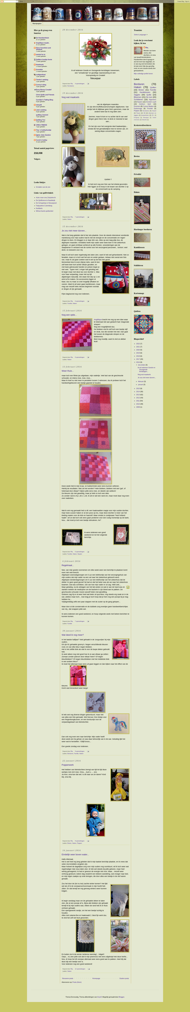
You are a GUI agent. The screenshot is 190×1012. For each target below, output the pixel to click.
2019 (138, 353)
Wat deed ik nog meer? (73, 635)
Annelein (39, 69)
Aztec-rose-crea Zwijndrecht (46, 197)
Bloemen (138, 97)
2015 (138, 388)
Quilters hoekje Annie (44, 59)
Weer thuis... (68, 371)
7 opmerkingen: (80, 217)
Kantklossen (145, 92)
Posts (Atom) (76, 982)
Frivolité (150, 108)
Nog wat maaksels (70, 97)
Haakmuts (40, 64)
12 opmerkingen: (80, 969)
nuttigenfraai (41, 74)
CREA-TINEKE (41, 125)
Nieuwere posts (67, 978)
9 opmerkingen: (80, 357)
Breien (69, 843)
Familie (69, 303)
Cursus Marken (148, 106)
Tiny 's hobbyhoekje (43, 130)
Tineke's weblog (42, 80)
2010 (138, 404)
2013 (138, 394)
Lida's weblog (41, 110)
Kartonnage (138, 108)
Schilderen (138, 99)
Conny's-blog (41, 85)
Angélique (98, 320)
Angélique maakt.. (42, 43)
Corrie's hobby (41, 140)
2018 (138, 356)
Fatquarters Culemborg (44, 206)
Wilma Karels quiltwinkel (44, 211)
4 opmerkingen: (80, 83)
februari (141, 381)
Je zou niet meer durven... (74, 230)
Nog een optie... (69, 315)
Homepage (96, 978)
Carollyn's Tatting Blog (44, 100)
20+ (153, 115)
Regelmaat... (68, 565)
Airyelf (99, 997)
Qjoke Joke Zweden (43, 135)
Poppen (79, 843)
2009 (138, 407)
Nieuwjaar (146, 117)
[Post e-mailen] (87, 83)
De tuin (149, 97)
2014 (138, 391)
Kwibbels (39, 208)
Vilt (144, 113)
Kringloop (136, 117)
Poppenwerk (68, 765)
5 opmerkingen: (80, 551)
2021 (138, 347)
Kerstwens (70, 86)
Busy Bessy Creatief (43, 90)
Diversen (137, 106)
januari (140, 384)
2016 (138, 362)
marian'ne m (40, 54)
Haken (69, 219)
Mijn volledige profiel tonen (143, 73)
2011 (138, 401)
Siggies (137, 95)
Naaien (80, 554)
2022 (138, 344)
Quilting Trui (40, 120)
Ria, (147, 47)
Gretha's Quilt (145, 104)
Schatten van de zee (43, 187)
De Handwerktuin (42, 38)
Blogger (121, 997)
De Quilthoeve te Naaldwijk (45, 200)
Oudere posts (124, 978)
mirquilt (39, 105)
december (142, 365)
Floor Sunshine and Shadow (43, 48)
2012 (138, 398)
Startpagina (36, 23)
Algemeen (152, 99)
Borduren (70, 753)
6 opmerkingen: (80, 301)
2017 (138, 359)
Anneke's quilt (151, 102)
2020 (138, 350)
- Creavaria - (46, 9)
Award (154, 111)
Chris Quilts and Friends (45, 95)
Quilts (148, 95)
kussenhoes (145, 115)
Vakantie (144, 119)
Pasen (138, 113)
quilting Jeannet (42, 115)
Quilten (153, 87)
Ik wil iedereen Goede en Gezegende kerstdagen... (146, 369)
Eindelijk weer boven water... (75, 854)
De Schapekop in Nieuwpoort (46, 203)
